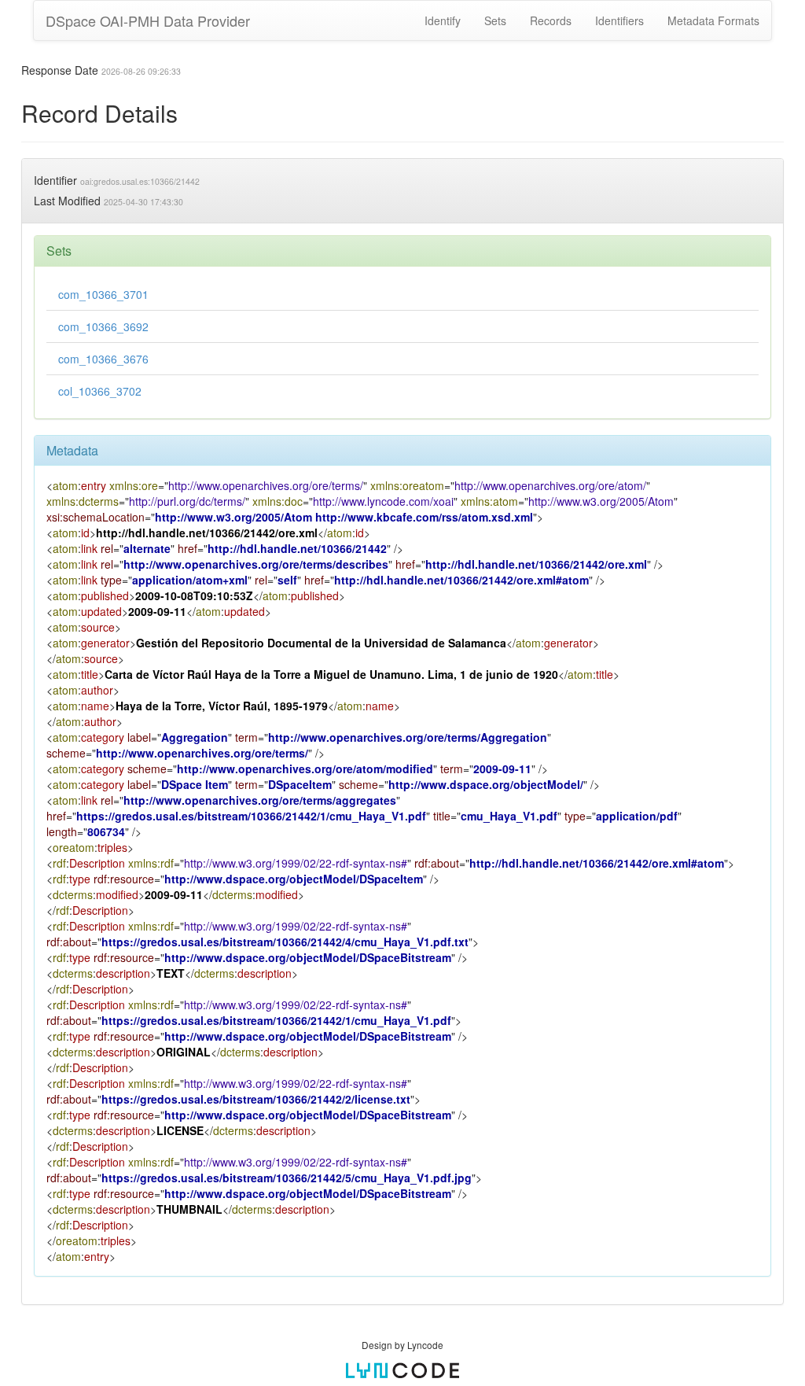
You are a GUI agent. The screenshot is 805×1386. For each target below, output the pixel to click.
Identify (443, 20)
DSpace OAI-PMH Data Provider (148, 20)
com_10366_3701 (103, 294)
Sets (495, 20)
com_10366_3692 (103, 326)
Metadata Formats (713, 20)
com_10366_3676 (103, 359)
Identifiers (619, 20)
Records (551, 20)
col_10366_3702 (100, 391)
